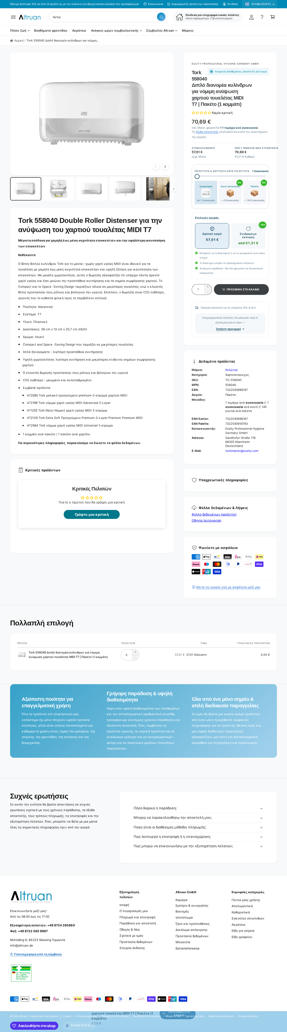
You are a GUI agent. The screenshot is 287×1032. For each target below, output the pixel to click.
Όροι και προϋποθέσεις (193, 923)
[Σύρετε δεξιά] (165, 166)
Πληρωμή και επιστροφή (137, 917)
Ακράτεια (238, 924)
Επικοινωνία (155, 4)
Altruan (23, 1016)
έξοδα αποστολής (207, 131)
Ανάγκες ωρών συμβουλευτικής (114, 31)
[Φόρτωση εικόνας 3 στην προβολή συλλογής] (91, 188)
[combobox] (107, 17)
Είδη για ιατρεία (243, 930)
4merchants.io (51, 1016)
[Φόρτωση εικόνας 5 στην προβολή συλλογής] (158, 188)
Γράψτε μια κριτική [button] (92, 514)
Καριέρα (181, 900)
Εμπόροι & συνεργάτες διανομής (192, 908)
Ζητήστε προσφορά (228, 329)
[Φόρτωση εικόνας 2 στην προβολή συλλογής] (58, 188)
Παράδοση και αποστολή (138, 923)
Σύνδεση (232, 4)
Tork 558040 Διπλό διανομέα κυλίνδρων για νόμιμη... (63, 40)
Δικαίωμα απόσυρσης (191, 930)
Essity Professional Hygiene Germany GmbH (225, 63)
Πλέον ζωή (18, 31)
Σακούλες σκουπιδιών (248, 918)
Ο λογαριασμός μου (134, 911)
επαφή (124, 905)
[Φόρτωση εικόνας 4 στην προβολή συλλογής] (125, 188)
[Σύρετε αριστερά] (155, 166)
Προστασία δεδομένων (136, 942)
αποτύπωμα (184, 917)
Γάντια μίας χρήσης (246, 900)
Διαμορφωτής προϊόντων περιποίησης (195, 4)
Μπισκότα (183, 942)
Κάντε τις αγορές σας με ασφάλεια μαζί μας (228, 587)
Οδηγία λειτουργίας (207, 520)
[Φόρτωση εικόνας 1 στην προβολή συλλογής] (25, 188)
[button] (13, 17)
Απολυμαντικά (242, 906)
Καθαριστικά (241, 912)
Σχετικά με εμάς (131, 935)
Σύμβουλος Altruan (160, 31)
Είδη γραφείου (242, 937)
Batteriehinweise (188, 948)
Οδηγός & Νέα (130, 929)
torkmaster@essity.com (241, 451)
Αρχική (19, 40)
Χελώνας (231, 370)
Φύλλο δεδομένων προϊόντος (214, 514)
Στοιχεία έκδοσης (132, 948)
